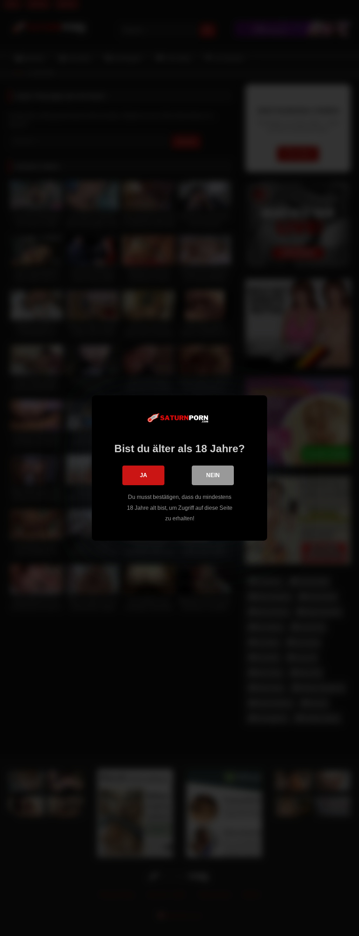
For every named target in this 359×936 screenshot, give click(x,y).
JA (143, 475)
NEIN (213, 475)
